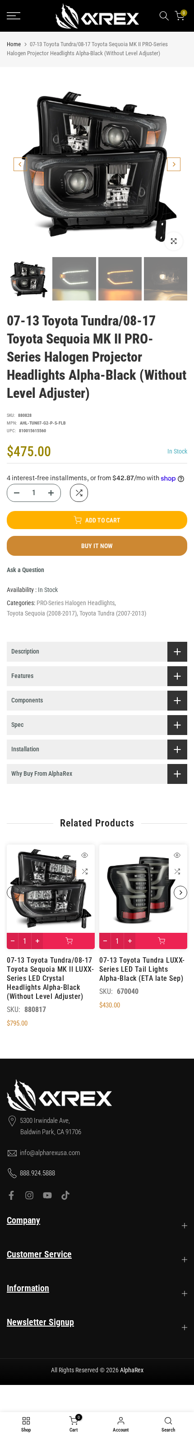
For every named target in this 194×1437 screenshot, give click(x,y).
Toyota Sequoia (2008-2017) (42, 613)
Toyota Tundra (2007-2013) (112, 613)
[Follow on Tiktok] (65, 1195)
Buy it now (97, 545)
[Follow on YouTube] (47, 1195)
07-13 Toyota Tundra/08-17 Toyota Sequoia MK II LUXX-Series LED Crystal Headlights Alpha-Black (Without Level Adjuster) (50, 978)
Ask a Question (25, 569)
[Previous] (20, 164)
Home (14, 44)
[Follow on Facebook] (11, 1195)
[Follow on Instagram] (29, 1195)
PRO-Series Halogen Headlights (76, 602)
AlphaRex (131, 1370)
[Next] (173, 164)
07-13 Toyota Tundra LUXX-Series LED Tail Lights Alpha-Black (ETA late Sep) (142, 969)
